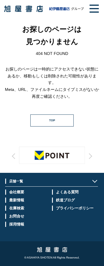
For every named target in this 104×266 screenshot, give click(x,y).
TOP (52, 120)
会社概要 (16, 192)
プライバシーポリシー (75, 208)
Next (67, 161)
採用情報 (16, 224)
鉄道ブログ (65, 200)
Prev (36, 161)
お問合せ (16, 216)
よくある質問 (67, 192)
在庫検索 (16, 208)
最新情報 (16, 200)
